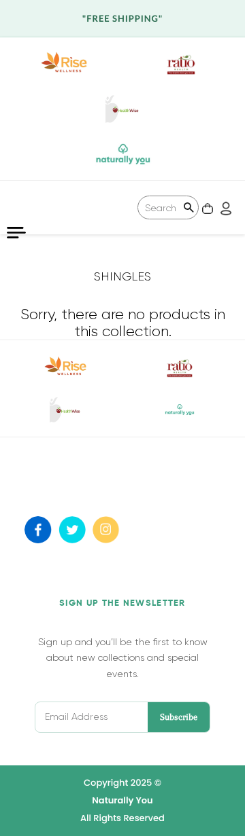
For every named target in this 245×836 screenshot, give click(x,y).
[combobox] (168, 207)
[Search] (188, 208)
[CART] (206, 207)
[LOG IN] (224, 207)
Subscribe (178, 717)
